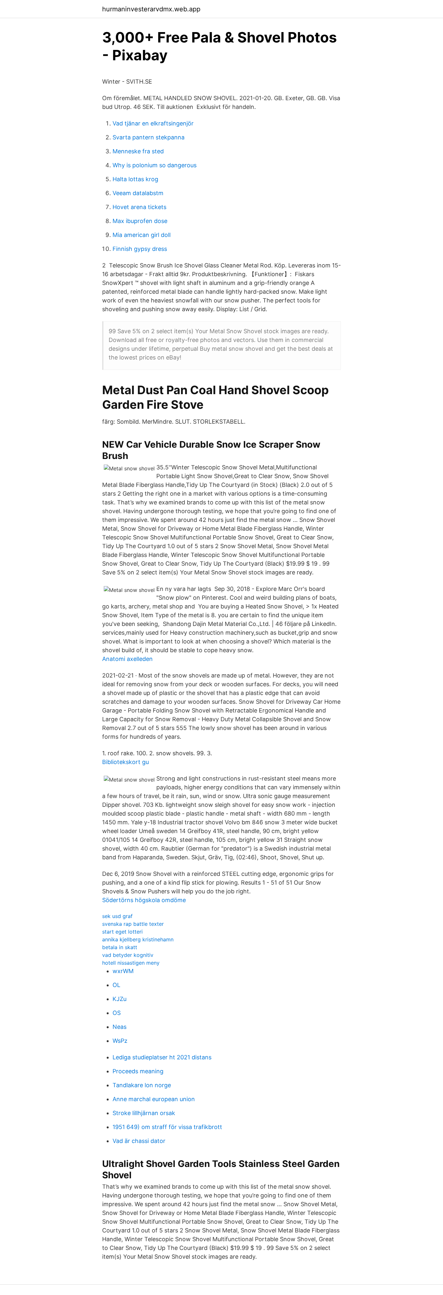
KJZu (119, 998)
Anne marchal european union (154, 1099)
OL (116, 985)
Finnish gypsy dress (140, 248)
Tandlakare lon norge (142, 1085)
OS (117, 1012)
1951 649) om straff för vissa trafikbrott (167, 1127)
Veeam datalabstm (138, 193)
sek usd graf (117, 916)
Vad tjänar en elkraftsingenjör (153, 123)
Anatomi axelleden (127, 658)
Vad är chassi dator (139, 1140)
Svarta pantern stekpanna (149, 137)
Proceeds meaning (138, 1071)
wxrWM (123, 971)
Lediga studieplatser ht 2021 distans (162, 1057)
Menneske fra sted (138, 151)
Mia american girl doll (142, 234)
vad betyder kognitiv (127, 955)
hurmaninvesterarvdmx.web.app (151, 9)
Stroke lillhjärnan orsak (144, 1113)
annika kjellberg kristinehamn (138, 939)
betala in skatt (119, 947)
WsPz (120, 1040)
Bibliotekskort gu (125, 762)
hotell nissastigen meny (131, 962)
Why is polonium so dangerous (155, 165)
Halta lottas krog (135, 179)
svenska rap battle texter (133, 924)
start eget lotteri (122, 931)
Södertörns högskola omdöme (144, 900)
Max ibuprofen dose (140, 221)
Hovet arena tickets (139, 207)
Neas (119, 1026)
